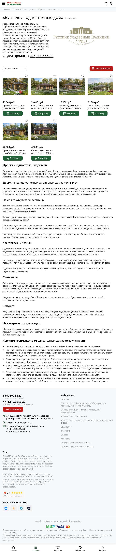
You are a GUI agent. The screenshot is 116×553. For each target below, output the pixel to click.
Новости (65, 399)
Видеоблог (66, 427)
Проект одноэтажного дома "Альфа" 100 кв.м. (70, 107)
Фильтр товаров (103, 68)
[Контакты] (112, 3)
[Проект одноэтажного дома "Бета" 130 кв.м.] (100, 86)
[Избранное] (26, 76)
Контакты (65, 438)
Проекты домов (28, 9)
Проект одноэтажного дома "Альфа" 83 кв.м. (42, 107)
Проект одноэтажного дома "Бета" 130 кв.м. (98, 107)
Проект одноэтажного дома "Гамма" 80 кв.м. (14, 107)
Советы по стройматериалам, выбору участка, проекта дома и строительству (83, 404)
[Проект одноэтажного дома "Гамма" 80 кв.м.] (15, 86)
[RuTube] (29, 508)
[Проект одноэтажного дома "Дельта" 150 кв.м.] (15, 131)
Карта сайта (76, 521)
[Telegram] (21, 508)
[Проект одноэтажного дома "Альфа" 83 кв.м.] (44, 86)
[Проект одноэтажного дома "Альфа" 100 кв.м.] (72, 86)
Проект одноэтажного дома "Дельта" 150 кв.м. (14, 151)
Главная (6, 9)
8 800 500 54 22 (12, 395)
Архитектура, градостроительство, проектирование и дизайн (87, 421)
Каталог (15, 9)
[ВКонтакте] (6, 508)
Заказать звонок (13, 409)
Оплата (64, 435)
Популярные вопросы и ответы (76, 442)
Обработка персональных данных (77, 446)
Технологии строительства (74, 416)
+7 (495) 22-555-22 (14, 401)
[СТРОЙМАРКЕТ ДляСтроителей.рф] (14, 3)
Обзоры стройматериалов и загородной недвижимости (80, 411)
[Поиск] (106, 3)
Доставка (65, 431)
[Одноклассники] (13, 508)
